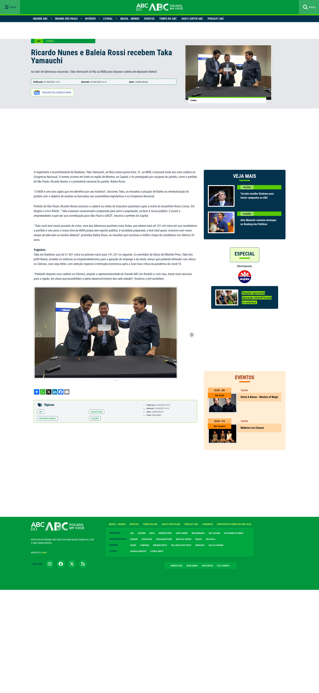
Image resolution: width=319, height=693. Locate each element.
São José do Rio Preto (181, 545)
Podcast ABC (216, 18)
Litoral (108, 18)
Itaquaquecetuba (164, 539)
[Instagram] (50, 564)
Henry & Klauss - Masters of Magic (259, 397)
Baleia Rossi (96, 412)
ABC (39, 41)
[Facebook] (61, 564)
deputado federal (47, 418)
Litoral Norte (156, 551)
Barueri (134, 539)
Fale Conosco (223, 566)
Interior (90, 18)
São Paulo (210, 539)
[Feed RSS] (83, 564)
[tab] (113, 381)
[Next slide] (191, 334)
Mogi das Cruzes (183, 539)
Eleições (50, 41)
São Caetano (214, 533)
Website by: (39, 552)
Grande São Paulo (66, 18)
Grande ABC (40, 18)
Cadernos (207, 524)
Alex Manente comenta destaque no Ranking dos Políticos (258, 222)
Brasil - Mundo (129, 18)
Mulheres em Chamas (252, 427)
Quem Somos (192, 566)
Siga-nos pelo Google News (56, 92)
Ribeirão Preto (160, 545)
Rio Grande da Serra (233, 533)
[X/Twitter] (72, 564)
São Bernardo (198, 533)
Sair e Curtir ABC (192, 18)
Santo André (182, 533)
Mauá (152, 533)
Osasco (198, 539)
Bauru (133, 545)
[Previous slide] (39, 334)
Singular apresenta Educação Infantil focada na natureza (257, 297)
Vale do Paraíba (216, 545)
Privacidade (207, 566)
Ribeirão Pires (165, 533)
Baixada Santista (138, 551)
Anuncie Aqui (176, 566)
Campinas (144, 545)
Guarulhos (147, 539)
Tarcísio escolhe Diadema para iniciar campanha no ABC (257, 195)
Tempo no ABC (168, 18)
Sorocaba (199, 545)
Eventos (149, 18)
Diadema (142, 533)
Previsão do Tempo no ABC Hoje (234, 524)
